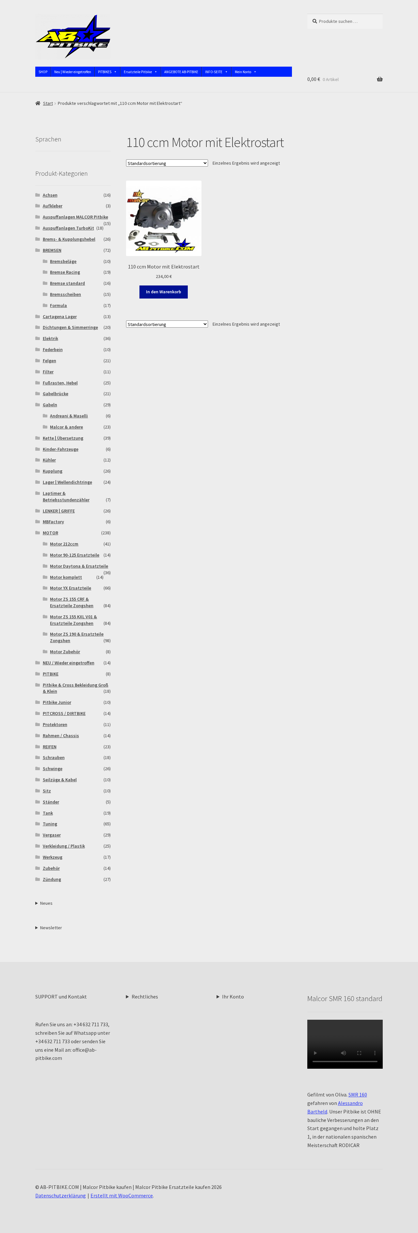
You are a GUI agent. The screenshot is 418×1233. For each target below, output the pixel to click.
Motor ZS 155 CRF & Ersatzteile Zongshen (71, 602)
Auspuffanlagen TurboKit (68, 228)
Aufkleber (52, 206)
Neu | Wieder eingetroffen (72, 72)
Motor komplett (66, 577)
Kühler (49, 460)
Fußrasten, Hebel (60, 383)
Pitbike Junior (57, 702)
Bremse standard (67, 283)
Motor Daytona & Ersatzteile (79, 566)
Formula (58, 305)
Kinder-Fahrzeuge (60, 449)
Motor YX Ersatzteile (70, 588)
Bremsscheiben (65, 294)
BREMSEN (52, 250)
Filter (48, 372)
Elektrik (50, 338)
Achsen (50, 195)
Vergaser (52, 835)
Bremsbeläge (63, 261)
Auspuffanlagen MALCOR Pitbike (75, 217)
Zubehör (51, 868)
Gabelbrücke (55, 394)
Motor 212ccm (64, 544)
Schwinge (52, 768)
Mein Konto (243, 72)
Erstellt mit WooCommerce (121, 1195)
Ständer (51, 802)
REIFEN (49, 747)
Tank (48, 813)
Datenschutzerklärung (60, 1195)
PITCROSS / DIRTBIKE (64, 713)
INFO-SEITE (213, 72)
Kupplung (52, 471)
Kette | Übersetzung (63, 438)
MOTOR (50, 533)
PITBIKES (104, 72)
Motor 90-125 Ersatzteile (74, 555)
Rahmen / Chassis (61, 735)
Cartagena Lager (60, 316)
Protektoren (55, 724)
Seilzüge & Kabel (60, 780)
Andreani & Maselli (69, 416)
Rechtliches (145, 996)
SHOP (43, 72)
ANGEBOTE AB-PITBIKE (181, 72)
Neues (46, 903)
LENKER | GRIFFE (59, 511)
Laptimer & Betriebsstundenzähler (66, 496)
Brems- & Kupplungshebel (69, 239)
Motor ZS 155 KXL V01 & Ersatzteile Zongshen (73, 620)
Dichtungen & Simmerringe (70, 327)
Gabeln (50, 405)
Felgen (49, 361)
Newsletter (51, 928)
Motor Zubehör (65, 652)
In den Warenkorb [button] (163, 292)
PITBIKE (50, 674)
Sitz (47, 791)
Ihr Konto (233, 996)
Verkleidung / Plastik (64, 846)
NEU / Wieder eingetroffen (68, 663)
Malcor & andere (66, 427)
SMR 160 (357, 1094)
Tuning (50, 824)
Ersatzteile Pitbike (138, 72)
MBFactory (53, 522)
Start (48, 103)
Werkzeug (52, 857)
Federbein (53, 349)
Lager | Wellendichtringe (67, 482)
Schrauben (54, 757)
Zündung (52, 879)
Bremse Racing (65, 272)
